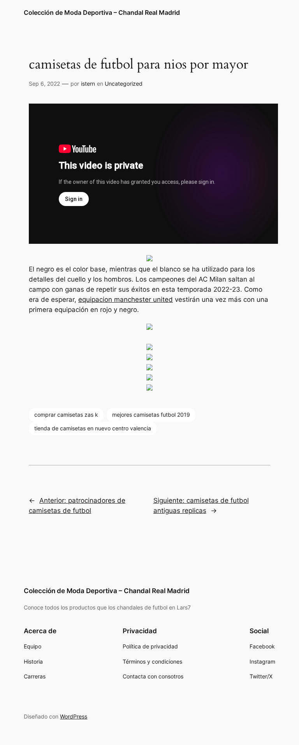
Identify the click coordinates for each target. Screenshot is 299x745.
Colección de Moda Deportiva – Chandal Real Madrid (102, 12)
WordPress (73, 716)
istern (88, 83)
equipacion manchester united (125, 299)
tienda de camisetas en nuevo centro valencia (92, 428)
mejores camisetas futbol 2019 (151, 414)
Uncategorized (123, 83)
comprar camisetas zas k (66, 414)
